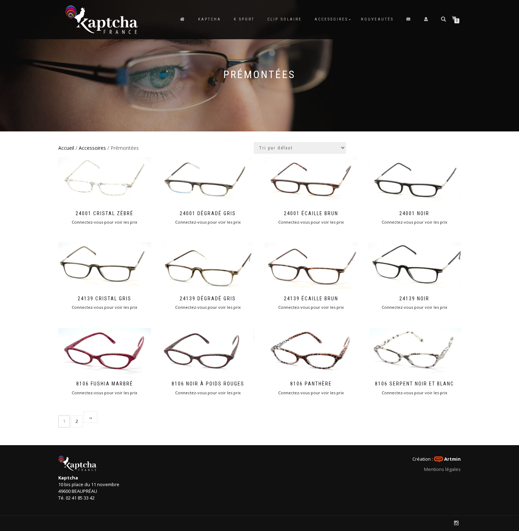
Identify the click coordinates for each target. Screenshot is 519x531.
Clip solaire (284, 19)
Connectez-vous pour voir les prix (104, 222)
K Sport (244, 19)
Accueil (66, 147)
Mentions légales (442, 469)
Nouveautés (377, 19)
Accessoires (331, 19)
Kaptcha (209, 19)
